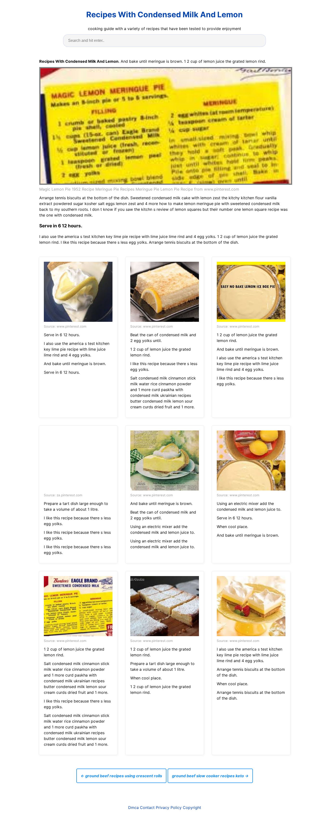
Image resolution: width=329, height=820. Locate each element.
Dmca (133, 807)
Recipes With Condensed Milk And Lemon (164, 14)
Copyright (192, 807)
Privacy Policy (169, 807)
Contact (147, 807)
